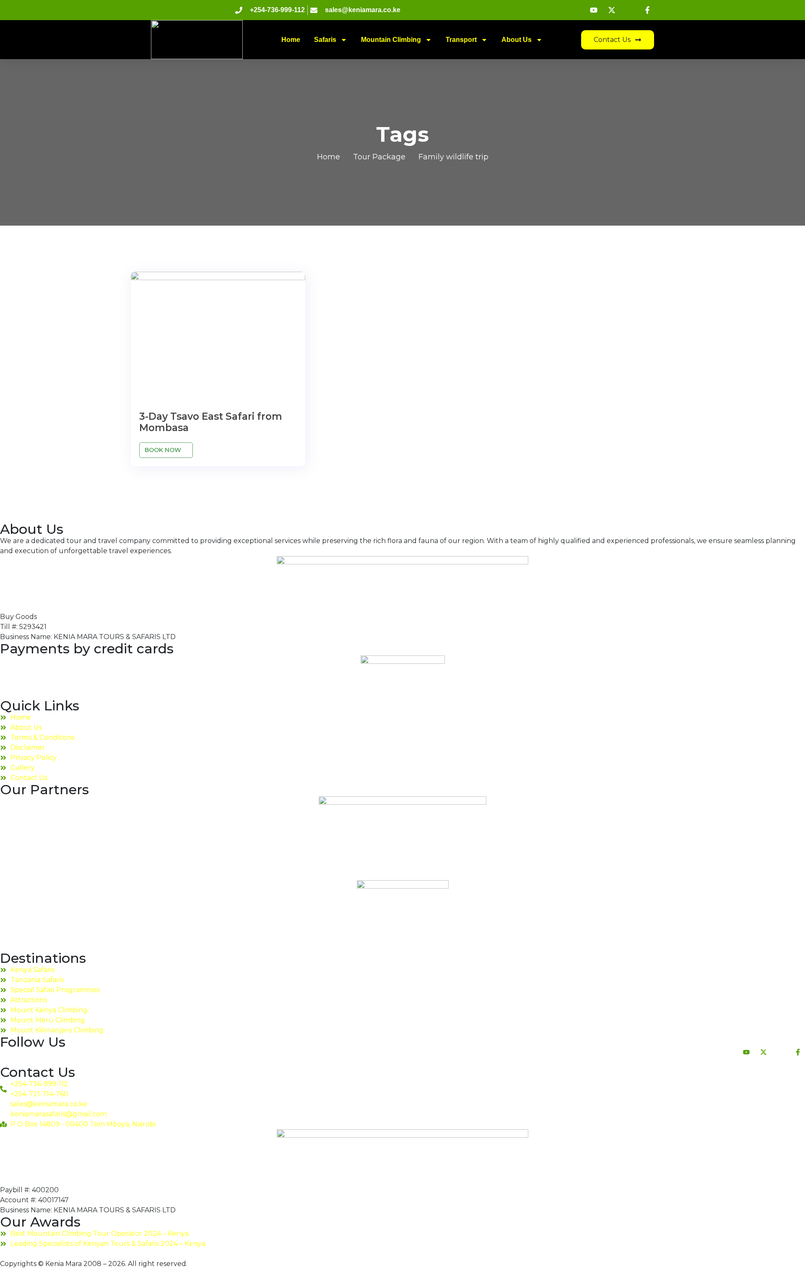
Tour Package (379, 156)
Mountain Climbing (391, 39)
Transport (461, 39)
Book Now (164, 450)
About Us (516, 39)
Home (290, 39)
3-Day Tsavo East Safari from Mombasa (210, 422)
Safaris (325, 39)
